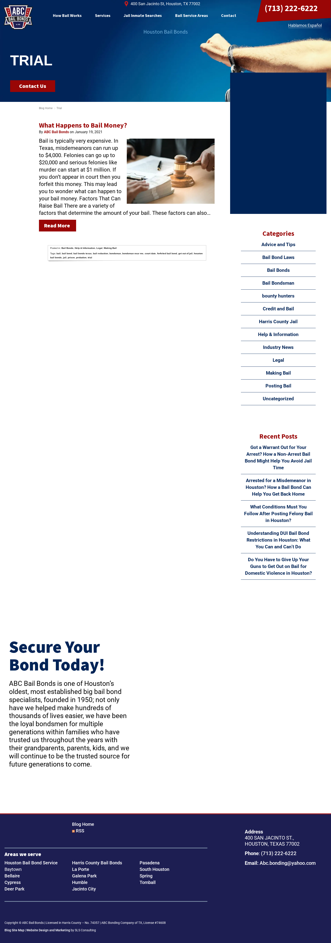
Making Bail (110, 248)
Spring (146, 876)
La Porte (80, 869)
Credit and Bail (278, 308)
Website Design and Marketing (48, 930)
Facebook (9, 912)
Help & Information (85, 248)
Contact (228, 15)
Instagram (23, 912)
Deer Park (14, 889)
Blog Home (83, 824)
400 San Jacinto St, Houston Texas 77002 (276, 896)
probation (81, 257)
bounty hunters (278, 296)
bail (59, 253)
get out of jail (185, 253)
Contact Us (32, 85)
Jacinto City (84, 889)
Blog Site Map (14, 930)
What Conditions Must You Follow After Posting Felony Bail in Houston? (278, 513)
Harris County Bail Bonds (97, 862)
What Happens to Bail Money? (83, 125)
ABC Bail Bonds (18, 17)
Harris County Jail (278, 321)
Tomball (148, 882)
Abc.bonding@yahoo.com (288, 863)
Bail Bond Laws (278, 257)
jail (64, 257)
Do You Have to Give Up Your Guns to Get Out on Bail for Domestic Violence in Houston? (278, 566)
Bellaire (12, 876)
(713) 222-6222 (291, 8)
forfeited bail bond (167, 253)
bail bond (67, 253)
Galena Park (84, 876)
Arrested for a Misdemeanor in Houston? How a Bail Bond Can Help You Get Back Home (278, 487)
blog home (45, 108)
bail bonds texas (82, 253)
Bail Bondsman (278, 283)
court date (150, 253)
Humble (80, 882)
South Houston (154, 869)
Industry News (278, 347)
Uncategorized (278, 398)
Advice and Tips (278, 244)
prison (71, 257)
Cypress (13, 882)
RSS (80, 830)
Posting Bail (278, 386)
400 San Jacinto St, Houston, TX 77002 (165, 3)
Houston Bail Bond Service (31, 862)
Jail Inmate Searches (143, 15)
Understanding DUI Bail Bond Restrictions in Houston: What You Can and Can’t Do (278, 540)
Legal (99, 248)
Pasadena (150, 862)
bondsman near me (132, 253)
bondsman (115, 253)
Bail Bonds (67, 248)
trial (90, 257)
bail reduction (100, 253)
